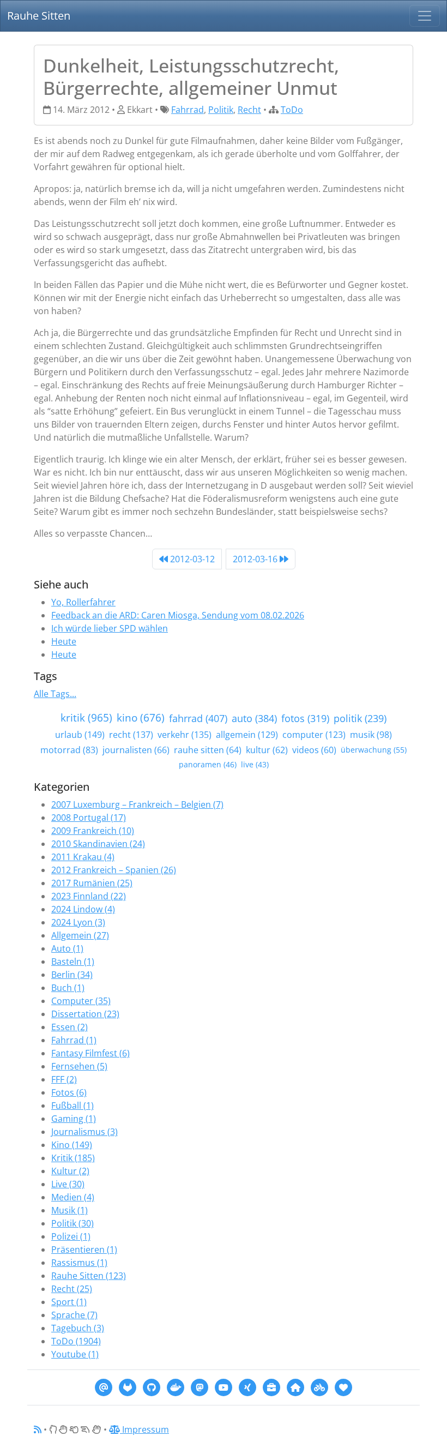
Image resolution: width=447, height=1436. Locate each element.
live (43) (255, 764)
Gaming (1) (73, 1119)
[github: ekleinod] (151, 1386)
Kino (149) (71, 1145)
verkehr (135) (185, 735)
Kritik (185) (73, 1158)
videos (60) (314, 750)
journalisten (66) (136, 750)
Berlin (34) (72, 975)
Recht (249, 110)
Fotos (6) (69, 1092)
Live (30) (67, 1184)
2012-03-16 (256, 559)
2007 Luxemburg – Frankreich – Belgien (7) (137, 804)
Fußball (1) (72, 1105)
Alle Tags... (55, 694)
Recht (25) (71, 1289)
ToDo (292, 110)
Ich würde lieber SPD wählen (109, 628)
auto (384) (254, 718)
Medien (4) (72, 1197)
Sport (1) (69, 1302)
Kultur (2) (70, 1171)
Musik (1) (69, 1210)
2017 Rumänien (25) (91, 883)
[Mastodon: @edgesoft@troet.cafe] (199, 1386)
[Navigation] (424, 16)
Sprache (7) (74, 1315)
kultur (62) (267, 750)
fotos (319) (305, 718)
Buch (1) (67, 988)
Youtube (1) (75, 1354)
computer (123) (314, 735)
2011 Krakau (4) (82, 857)
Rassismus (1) (79, 1263)
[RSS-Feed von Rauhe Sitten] (37, 1429)
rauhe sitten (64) (207, 750)
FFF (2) (64, 1079)
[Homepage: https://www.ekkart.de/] (295, 1386)
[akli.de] (343, 1386)
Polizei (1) (70, 1236)
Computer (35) (81, 1001)
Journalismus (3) (84, 1132)
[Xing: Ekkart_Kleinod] (247, 1386)
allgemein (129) (247, 735)
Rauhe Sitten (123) (88, 1276)
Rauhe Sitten (38, 15)
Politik (220, 110)
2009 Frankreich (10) (92, 831)
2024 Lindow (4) (83, 909)
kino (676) (141, 717)
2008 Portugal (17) (88, 818)
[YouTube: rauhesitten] (223, 1386)
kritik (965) (86, 717)
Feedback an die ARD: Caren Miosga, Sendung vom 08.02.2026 (177, 615)
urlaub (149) (80, 735)
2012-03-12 (191, 559)
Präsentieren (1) (84, 1249)
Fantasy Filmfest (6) (90, 1053)
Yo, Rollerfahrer (83, 602)
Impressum (144, 1429)
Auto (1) (67, 948)
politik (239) (360, 718)
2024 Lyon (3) (78, 922)
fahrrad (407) (198, 718)
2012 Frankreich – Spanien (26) (113, 870)
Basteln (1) (72, 962)
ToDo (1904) (76, 1341)
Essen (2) (69, 1027)
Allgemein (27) (80, 935)
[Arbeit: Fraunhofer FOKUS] (271, 1386)
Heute (63, 641)
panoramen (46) (208, 764)
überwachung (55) (374, 749)
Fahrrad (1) (73, 1040)
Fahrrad (187, 110)
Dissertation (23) (85, 1014)
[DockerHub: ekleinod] (175, 1386)
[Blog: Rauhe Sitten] (319, 1386)
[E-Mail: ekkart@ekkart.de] (103, 1386)
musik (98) (371, 735)
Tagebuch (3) (77, 1328)
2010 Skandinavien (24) (98, 844)
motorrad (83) (69, 750)
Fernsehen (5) (79, 1066)
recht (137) (131, 735)
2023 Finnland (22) (88, 896)
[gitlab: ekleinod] (127, 1386)
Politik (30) (72, 1223)
